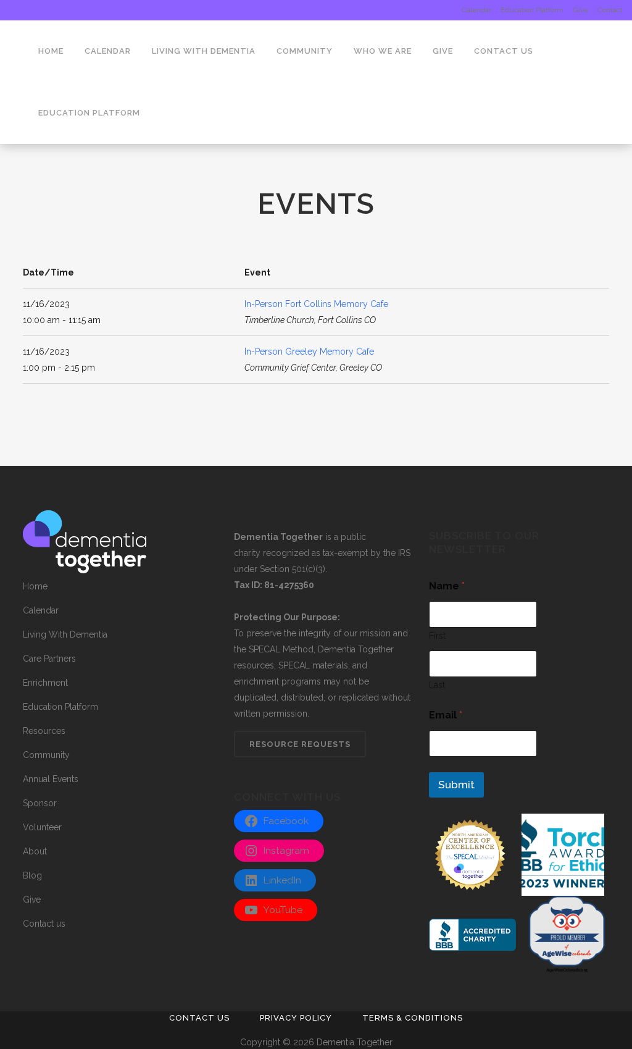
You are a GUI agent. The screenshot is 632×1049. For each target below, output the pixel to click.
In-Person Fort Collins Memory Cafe (316, 304)
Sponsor (40, 803)
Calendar (476, 10)
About (35, 851)
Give (580, 10)
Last (437, 685)
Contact (610, 10)
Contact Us (199, 1017)
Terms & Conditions (412, 1017)
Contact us (44, 924)
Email (445, 715)
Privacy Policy (296, 1017)
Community (46, 755)
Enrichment (45, 683)
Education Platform (532, 10)
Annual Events (50, 779)
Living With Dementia (65, 634)
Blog (32, 875)
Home (35, 586)
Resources (44, 731)
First (437, 636)
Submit (456, 784)
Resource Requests (300, 744)
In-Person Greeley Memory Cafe (309, 351)
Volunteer (42, 827)
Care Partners (49, 659)
